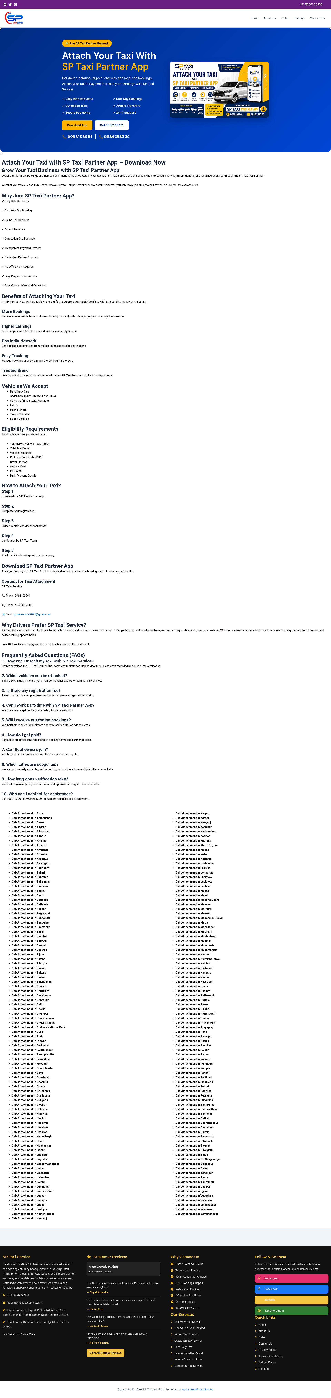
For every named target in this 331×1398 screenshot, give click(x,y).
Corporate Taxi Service (188, 1365)
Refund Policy (267, 1362)
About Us (270, 18)
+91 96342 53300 (18, 1295)
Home (254, 18)
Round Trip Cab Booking (189, 1328)
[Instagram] (15, 4)
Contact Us (317, 18)
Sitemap (299, 18)
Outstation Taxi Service (188, 1340)
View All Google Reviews (105, 1352)
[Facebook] (5, 4)
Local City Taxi (183, 1347)
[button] (311, 4)
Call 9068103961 (112, 125)
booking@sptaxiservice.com (24, 1302)
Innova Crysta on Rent (188, 1359)
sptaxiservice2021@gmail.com (32, 614)
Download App (77, 125)
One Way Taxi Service (187, 1321)
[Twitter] (10, 4)
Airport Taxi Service (186, 1334)
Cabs (285, 18)
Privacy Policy (267, 1349)
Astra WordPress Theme (197, 1389)
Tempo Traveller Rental (188, 1353)
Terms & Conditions (270, 1356)
